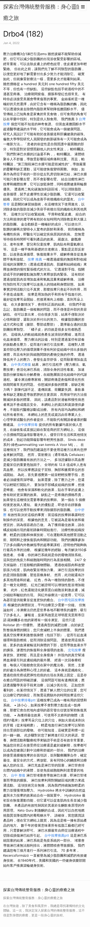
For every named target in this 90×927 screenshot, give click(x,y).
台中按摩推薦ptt (56, 835)
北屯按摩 (74, 650)
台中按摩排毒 (28, 424)
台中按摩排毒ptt (23, 700)
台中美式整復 (21, 364)
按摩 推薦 (35, 259)
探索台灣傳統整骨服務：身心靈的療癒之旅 (45, 12)
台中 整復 (18, 775)
